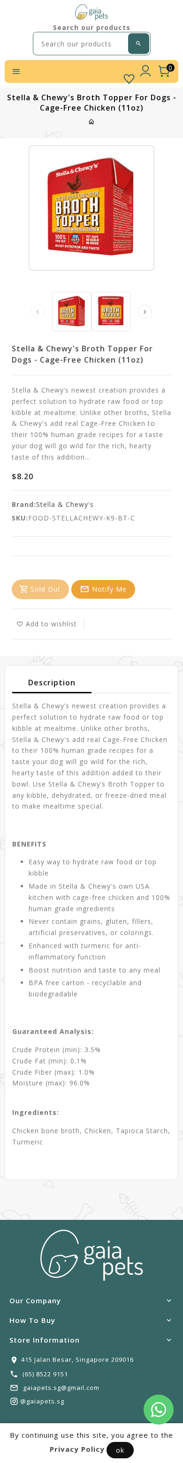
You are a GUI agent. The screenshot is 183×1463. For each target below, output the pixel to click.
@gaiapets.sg (42, 1401)
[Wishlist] (129, 77)
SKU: (20, 517)
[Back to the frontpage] (91, 121)
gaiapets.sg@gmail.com (61, 1387)
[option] (72, 312)
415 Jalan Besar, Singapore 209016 (77, 1359)
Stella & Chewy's (65, 504)
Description (52, 682)
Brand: (24, 504)
